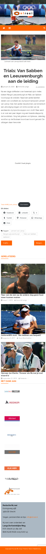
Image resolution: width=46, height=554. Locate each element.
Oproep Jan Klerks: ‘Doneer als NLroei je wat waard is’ (22, 374)
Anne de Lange (23, 87)
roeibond (6, 237)
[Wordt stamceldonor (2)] (12, 418)
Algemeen (40, 87)
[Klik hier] (12, 451)
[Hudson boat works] (12, 402)
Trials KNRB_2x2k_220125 (9, 204)
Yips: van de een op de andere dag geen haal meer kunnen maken (22, 296)
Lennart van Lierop (17, 231)
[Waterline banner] (12, 391)
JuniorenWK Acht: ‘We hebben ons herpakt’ (21, 335)
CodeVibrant (23, 551)
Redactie (23, 378)
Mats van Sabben (30, 234)
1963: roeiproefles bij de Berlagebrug (8, 243)
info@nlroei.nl (32, 517)
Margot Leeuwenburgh (11, 234)
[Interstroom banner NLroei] (12, 491)
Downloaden (24, 204)
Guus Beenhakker (25, 338)
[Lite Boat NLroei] (12, 478)
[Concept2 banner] (12, 435)
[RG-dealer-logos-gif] (12, 468)
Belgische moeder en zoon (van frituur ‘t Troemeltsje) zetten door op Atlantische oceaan (40, 243)
